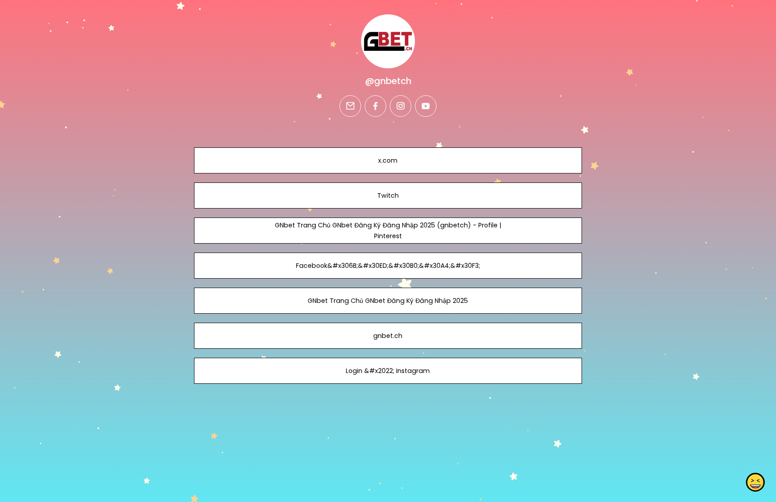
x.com (387, 160)
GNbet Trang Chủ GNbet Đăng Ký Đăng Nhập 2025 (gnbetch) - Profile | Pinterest (388, 230)
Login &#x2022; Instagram (388, 370)
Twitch (388, 195)
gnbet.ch (387, 335)
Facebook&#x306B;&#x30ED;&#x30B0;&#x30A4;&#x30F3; (388, 265)
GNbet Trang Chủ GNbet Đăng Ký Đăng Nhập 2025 (388, 300)
